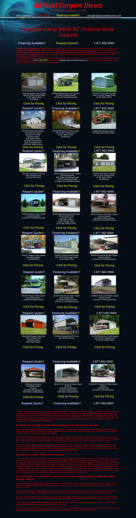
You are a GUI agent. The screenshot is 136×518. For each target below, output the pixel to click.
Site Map (22, 18)
